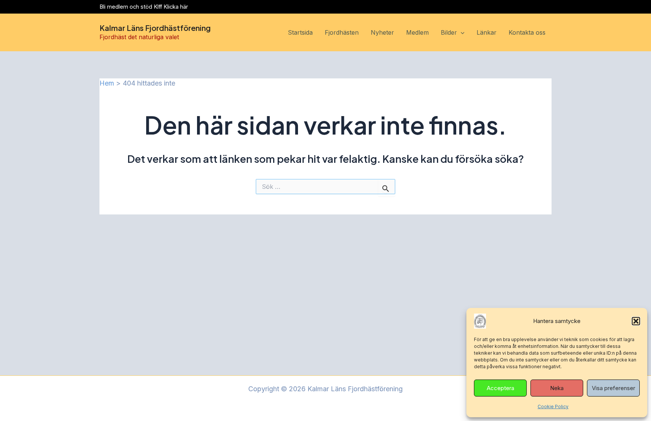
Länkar (487, 32)
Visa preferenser (613, 388)
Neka (557, 388)
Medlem (417, 32)
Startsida (300, 32)
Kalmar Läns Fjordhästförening (155, 27)
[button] (636, 321)
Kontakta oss (527, 32)
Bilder (449, 32)
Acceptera (500, 388)
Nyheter (382, 32)
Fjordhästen (342, 32)
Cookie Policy (553, 406)
